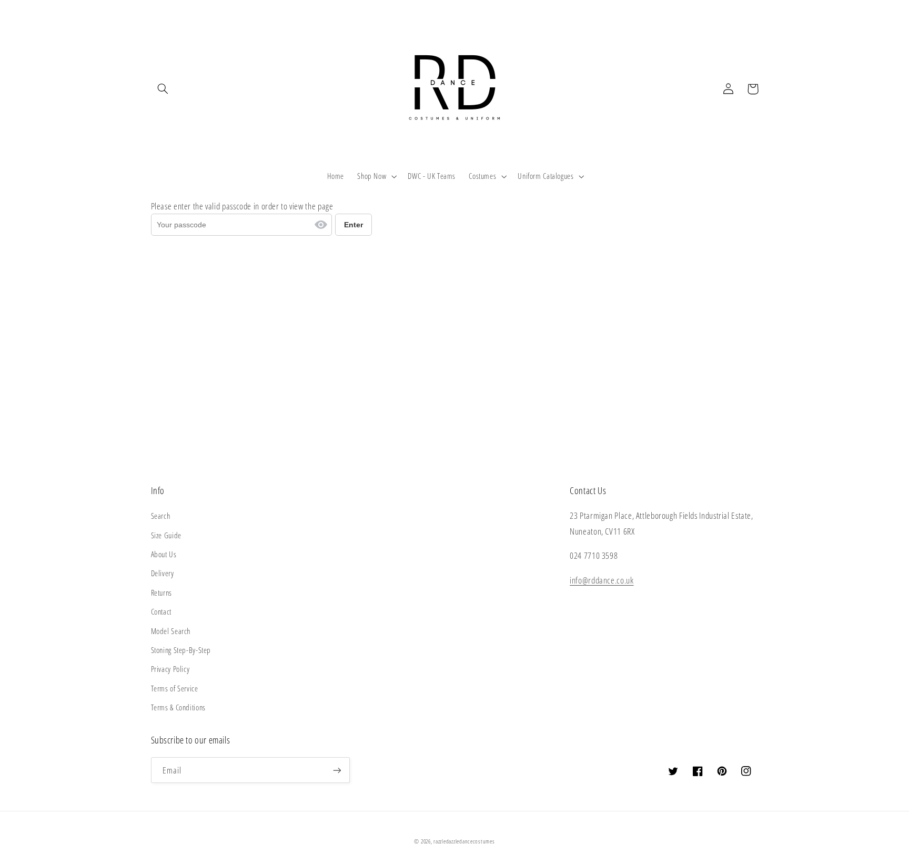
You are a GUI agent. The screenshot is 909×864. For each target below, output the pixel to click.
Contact (161, 611)
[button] (163, 89)
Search (160, 515)
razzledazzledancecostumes (463, 841)
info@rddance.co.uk (601, 580)
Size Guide (166, 535)
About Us (164, 554)
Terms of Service (174, 688)
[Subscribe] (337, 770)
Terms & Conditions (178, 707)
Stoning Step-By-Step (181, 650)
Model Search (171, 631)
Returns (161, 592)
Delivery (162, 573)
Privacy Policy (170, 669)
